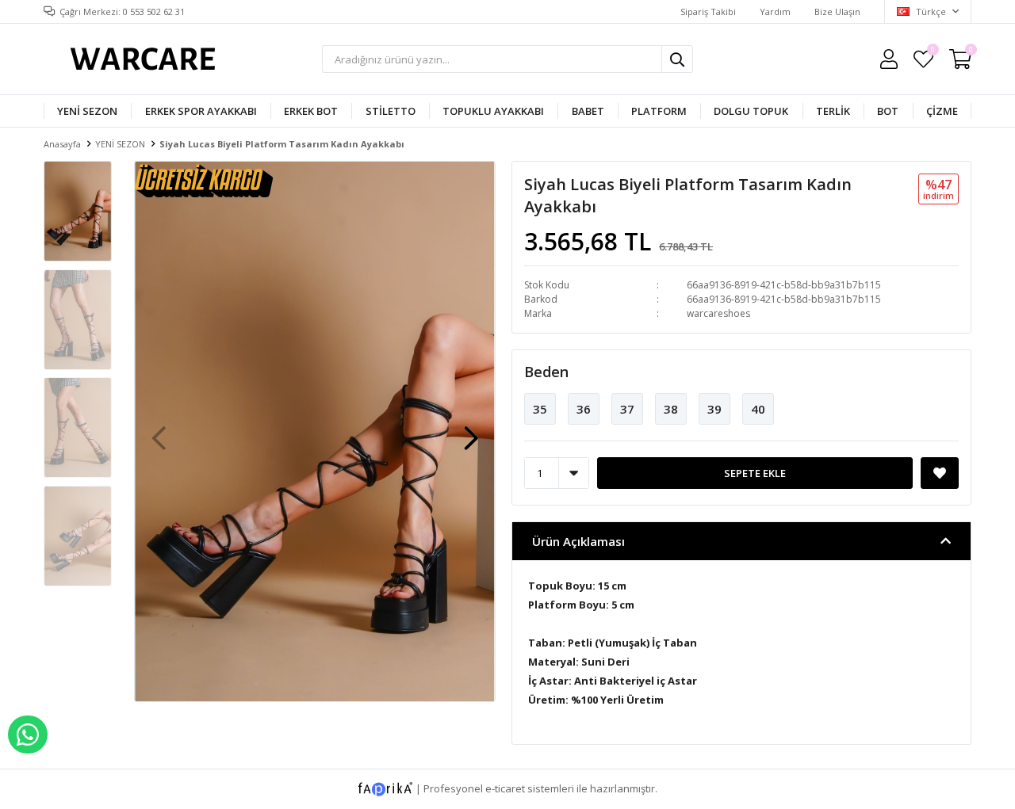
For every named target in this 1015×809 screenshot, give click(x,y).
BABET (588, 111)
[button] (471, 430)
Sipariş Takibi (708, 11)
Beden (546, 371)
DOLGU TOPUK (751, 111)
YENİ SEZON (87, 111)
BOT (887, 111)
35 (540, 409)
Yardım (775, 11)
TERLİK (833, 111)
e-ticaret (505, 787)
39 (714, 409)
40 (758, 409)
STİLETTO (391, 111)
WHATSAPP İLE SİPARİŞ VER (28, 735)
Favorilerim (932, 52)
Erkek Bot (311, 111)
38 (671, 409)
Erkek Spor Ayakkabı (201, 111)
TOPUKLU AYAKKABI (493, 111)
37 (627, 409)
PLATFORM (659, 111)
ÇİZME (942, 111)
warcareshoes (718, 313)
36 (583, 409)
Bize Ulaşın (837, 11)
